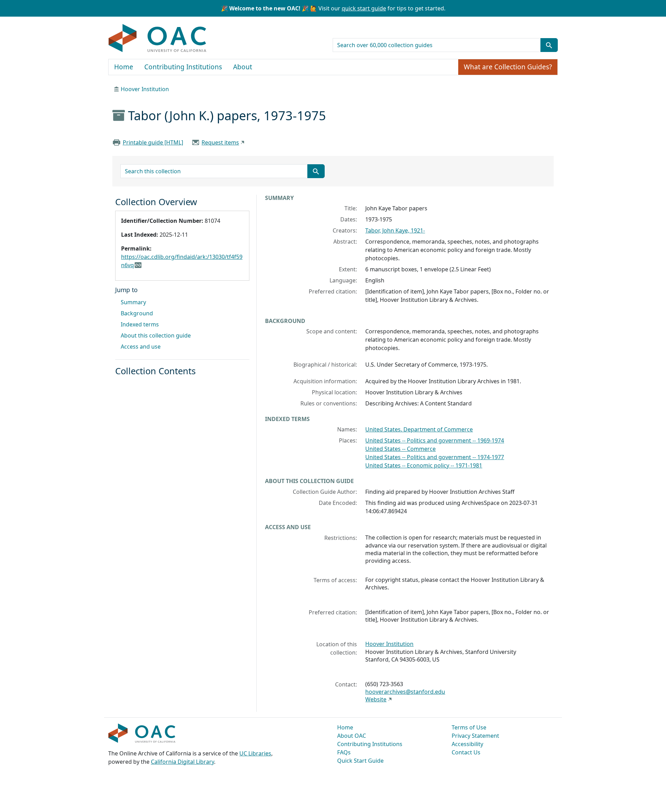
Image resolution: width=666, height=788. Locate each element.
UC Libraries (255, 753)
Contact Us (466, 752)
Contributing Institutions (183, 66)
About (242, 66)
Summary (133, 302)
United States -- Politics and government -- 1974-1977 (434, 457)
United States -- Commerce (400, 449)
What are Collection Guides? (508, 66)
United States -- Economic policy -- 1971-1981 (423, 465)
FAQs (344, 752)
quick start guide (364, 8)
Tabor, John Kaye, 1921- (395, 230)
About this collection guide (156, 335)
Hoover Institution (145, 89)
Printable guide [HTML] (153, 142)
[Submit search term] (549, 45)
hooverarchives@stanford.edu (405, 691)
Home (123, 66)
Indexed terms (140, 324)
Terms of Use (469, 727)
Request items (220, 142)
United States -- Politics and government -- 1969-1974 (434, 440)
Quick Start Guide (360, 760)
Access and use (141, 346)
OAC (157, 38)
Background (137, 313)
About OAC (351, 735)
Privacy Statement (475, 735)
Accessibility (467, 744)
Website (375, 699)
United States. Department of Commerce (419, 429)
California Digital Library (182, 761)
